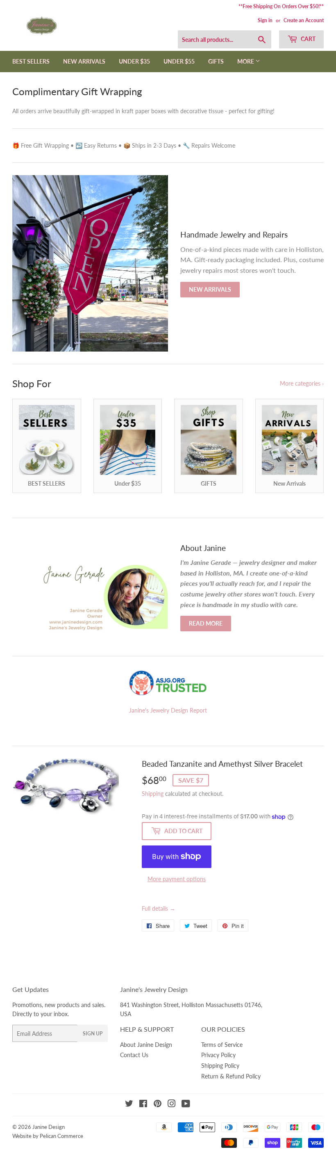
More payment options (177, 878)
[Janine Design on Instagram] (172, 1104)
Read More (205, 623)
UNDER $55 (179, 61)
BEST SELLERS (31, 61)
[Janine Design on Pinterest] (157, 1104)
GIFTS (216, 61)
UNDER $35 (134, 61)
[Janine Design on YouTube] (186, 1104)
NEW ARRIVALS (84, 61)
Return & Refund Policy (231, 1076)
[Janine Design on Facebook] (143, 1104)
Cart (308, 38)
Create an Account (304, 20)
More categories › (302, 383)
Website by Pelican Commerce (47, 1136)
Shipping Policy (220, 1065)
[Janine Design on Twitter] (129, 1104)
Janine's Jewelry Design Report (168, 710)
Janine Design (48, 1127)
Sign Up (92, 1033)
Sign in (265, 20)
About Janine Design (146, 1044)
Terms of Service (222, 1044)
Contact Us (134, 1054)
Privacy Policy (218, 1054)
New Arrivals (210, 289)
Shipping (152, 793)
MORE (246, 61)
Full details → (158, 908)
